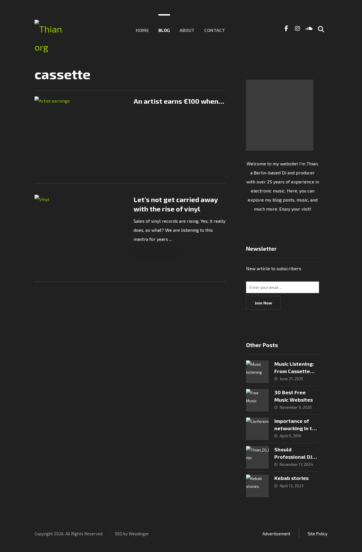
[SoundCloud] (308, 28)
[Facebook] (286, 28)
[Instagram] (297, 28)
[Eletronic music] (49, 38)
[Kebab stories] (257, 486)
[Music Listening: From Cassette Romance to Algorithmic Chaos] (257, 371)
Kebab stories (291, 478)
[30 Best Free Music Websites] (257, 400)
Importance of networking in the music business (296, 428)
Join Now (263, 302)
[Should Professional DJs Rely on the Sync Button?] (257, 457)
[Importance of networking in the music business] (257, 428)
